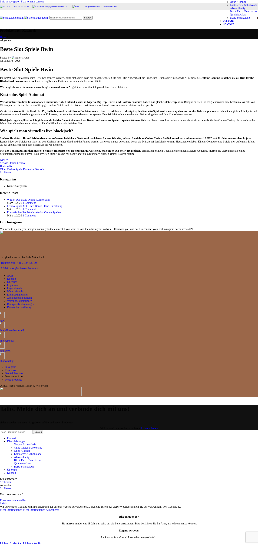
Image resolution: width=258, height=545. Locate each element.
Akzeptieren (52, 509)
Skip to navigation (10, 1)
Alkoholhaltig (237, 8)
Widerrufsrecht (15, 291)
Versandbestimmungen (19, 300)
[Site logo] (12, 17)
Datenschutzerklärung (19, 307)
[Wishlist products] (253, 17)
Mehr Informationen (22, 509)
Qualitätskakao (22, 463)
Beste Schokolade (24, 466)
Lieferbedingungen (17, 294)
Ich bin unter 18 (32, 543)
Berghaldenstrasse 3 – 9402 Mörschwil (101, 6)
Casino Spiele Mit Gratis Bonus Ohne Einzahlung (34, 206)
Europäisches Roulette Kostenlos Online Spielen (34, 212)
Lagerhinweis (14, 288)
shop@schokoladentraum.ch (57, 6)
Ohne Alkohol (238, 1)
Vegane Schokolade (25, 444)
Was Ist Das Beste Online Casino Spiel (28, 199)
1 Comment (29, 202)
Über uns (12, 281)
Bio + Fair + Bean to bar (27, 460)
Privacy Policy (149, 428)
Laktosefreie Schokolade (243, 5)
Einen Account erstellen (13, 500)
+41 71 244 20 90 (21, 6)
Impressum (13, 285)
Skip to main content (32, 1)
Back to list (6, 166)
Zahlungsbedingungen (19, 297)
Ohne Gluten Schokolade (28, 447)
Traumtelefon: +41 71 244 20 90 (19, 262)
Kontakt (11, 278)
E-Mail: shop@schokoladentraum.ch (21, 268)
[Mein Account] (247, 17)
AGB (10, 275)
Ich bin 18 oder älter (11, 543)
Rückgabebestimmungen (20, 304)
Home (3, 37)
